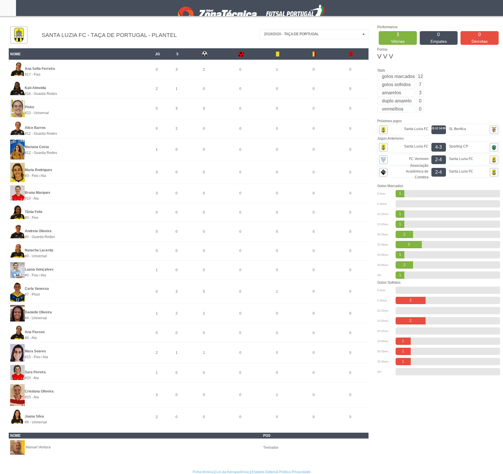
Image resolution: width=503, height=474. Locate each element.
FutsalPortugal (251, 8)
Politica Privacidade (295, 472)
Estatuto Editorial (265, 472)
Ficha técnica (203, 472)
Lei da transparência (232, 472)
